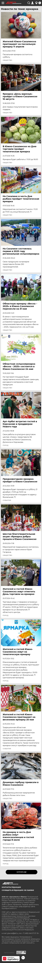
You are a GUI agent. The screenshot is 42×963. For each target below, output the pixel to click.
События (7, 500)
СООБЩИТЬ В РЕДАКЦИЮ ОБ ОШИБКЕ (18, 890)
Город (5, 445)
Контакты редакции (11, 887)
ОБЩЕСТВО (7, 60)
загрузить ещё (21, 872)
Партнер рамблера (9, 952)
